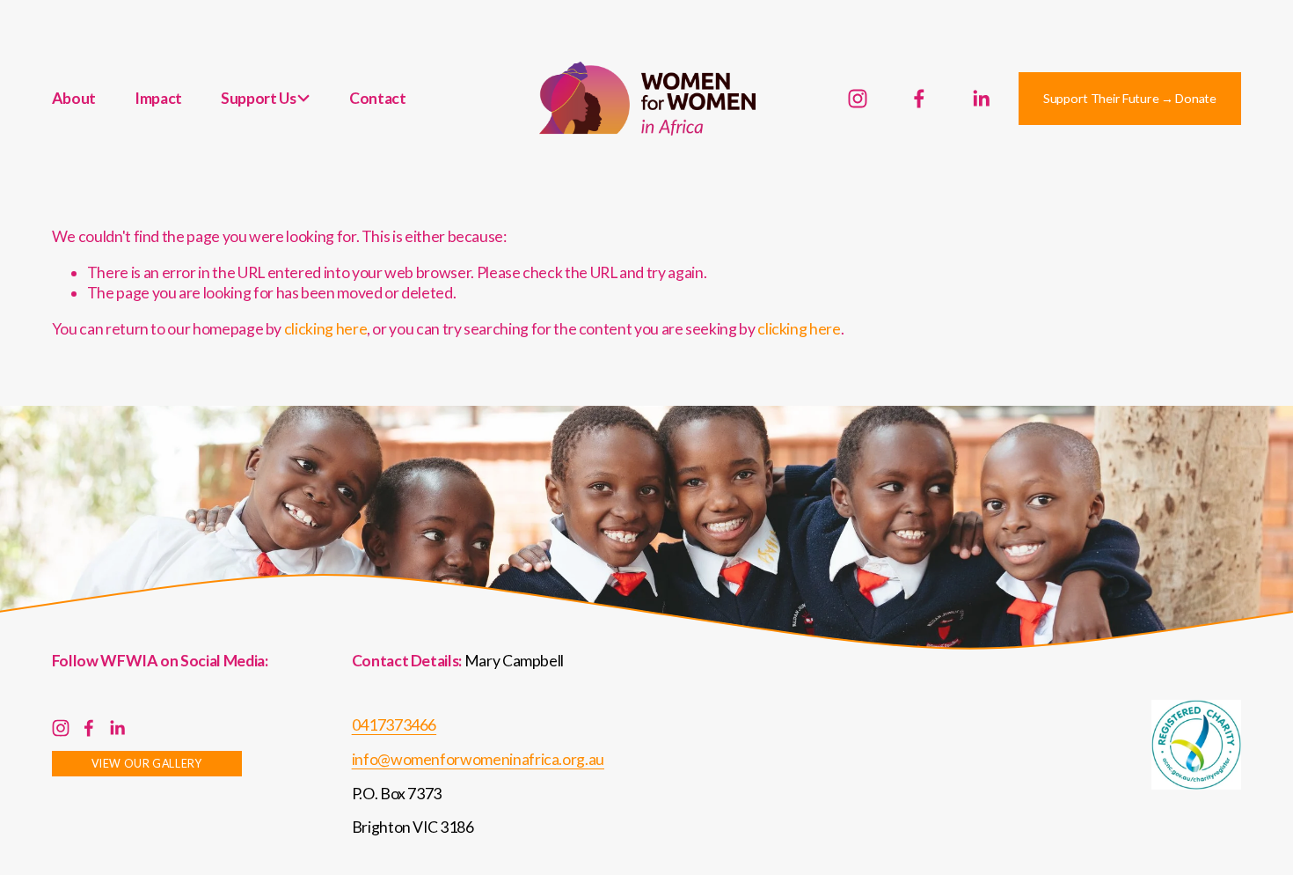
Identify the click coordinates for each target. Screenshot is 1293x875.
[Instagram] (857, 98)
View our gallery (146, 763)
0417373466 (394, 725)
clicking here (325, 329)
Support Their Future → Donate (1129, 98)
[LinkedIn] (980, 98)
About (74, 98)
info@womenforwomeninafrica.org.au (478, 759)
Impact (158, 98)
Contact (377, 98)
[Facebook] (919, 98)
